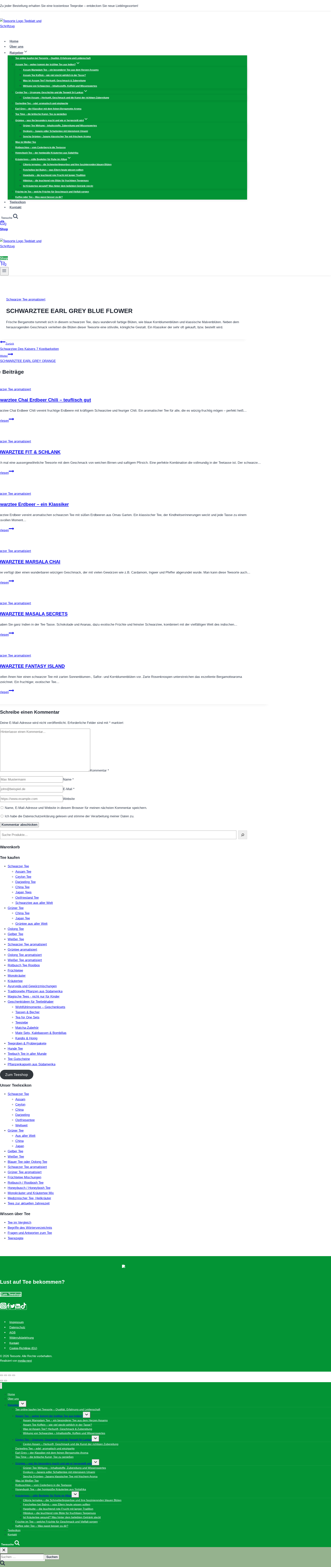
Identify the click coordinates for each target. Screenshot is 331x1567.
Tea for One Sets (27, 1017)
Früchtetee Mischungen (24, 1177)
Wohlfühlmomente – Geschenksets (40, 1007)
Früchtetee (15, 970)
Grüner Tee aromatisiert (25, 1172)
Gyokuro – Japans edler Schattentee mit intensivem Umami (55, 131)
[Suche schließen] (4, 1550)
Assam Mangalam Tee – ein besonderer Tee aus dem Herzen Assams (61, 70)
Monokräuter (17, 975)
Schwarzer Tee (18, 866)
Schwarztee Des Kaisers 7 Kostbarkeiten (29, 346)
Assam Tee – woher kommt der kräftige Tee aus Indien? (49, 1415)
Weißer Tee (16, 939)
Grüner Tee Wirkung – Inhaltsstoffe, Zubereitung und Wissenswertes (60, 125)
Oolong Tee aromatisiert (25, 955)
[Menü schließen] (1, 1386)
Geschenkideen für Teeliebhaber (31, 1001)
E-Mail (69, 789)
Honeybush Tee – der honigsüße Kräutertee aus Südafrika (46, 153)
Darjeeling (22, 1115)
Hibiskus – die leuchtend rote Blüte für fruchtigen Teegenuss (56, 180)
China (19, 1110)
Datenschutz (17, 1327)
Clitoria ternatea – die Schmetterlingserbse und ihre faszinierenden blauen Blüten (67, 164)
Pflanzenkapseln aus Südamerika (31, 1064)
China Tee (22, 887)
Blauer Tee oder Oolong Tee (27, 1162)
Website (69, 799)
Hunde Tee (15, 1048)
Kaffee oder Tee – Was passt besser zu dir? (39, 197)
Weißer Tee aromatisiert (25, 960)
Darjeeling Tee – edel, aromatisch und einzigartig (41, 103)
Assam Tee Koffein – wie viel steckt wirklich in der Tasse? (54, 75)
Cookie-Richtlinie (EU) (23, 1348)
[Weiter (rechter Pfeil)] (5, 1380)
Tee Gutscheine (19, 1059)
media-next (25, 1360)
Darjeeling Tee (25, 882)
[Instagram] (3, 1308)
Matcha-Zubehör (27, 1028)
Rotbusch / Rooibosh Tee (25, 1182)
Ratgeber (13, 1404)
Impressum (16, 1322)
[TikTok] (23, 1308)
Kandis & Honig (26, 1038)
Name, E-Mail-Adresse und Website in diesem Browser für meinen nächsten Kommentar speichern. (76, 808)
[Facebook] (8, 1308)
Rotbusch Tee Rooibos (24, 965)
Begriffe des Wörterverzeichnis (30, 1228)
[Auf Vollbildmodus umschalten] (9, 1375)
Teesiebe (21, 1022)
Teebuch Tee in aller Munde (27, 1054)
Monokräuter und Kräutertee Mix (31, 1193)
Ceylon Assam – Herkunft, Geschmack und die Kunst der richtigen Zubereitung (66, 97)
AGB (12, 1332)
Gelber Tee (15, 934)
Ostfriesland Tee (27, 897)
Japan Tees (23, 892)
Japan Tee (22, 918)
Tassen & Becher (27, 1012)
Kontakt (15, 207)
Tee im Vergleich (19, 1222)
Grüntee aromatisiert (22, 949)
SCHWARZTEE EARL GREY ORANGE (28, 358)
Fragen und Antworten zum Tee (30, 1233)
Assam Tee (23, 871)
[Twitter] (12, 1308)
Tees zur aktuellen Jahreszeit (29, 1203)
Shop (4, 229)
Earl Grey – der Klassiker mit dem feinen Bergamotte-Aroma (48, 108)
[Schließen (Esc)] (1, 1375)
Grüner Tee (16, 908)
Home (14, 41)
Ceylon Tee (23, 877)
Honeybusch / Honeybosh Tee (29, 1188)
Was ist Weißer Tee (25, 142)
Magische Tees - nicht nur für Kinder (34, 996)
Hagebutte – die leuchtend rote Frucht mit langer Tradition (54, 175)
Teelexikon (18, 202)
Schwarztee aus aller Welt (34, 903)
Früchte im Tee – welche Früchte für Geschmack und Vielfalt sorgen (52, 191)
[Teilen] (5, 1375)
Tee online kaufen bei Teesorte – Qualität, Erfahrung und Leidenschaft (53, 58)
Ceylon (20, 1104)
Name (68, 779)
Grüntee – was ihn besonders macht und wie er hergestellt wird (53, 1463)
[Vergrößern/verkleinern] (13, 1375)
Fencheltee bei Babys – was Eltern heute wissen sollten (53, 170)
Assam (20, 1099)
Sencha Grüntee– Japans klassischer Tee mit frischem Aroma (57, 136)
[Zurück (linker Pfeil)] (1, 1380)
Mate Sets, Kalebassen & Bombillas (40, 1033)
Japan (19, 1146)
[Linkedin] (17, 1308)
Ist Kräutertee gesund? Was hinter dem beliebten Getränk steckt (58, 186)
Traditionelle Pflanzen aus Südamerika (35, 991)
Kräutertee (15, 981)
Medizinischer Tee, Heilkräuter (29, 1198)
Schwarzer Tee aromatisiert (25, 299)
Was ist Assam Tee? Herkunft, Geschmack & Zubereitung (54, 80)
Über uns (16, 46)
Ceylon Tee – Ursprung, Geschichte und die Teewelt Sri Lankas (53, 1439)
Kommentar (99, 770)
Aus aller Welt (25, 1136)
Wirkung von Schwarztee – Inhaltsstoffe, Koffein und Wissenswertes (60, 86)
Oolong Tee (16, 929)
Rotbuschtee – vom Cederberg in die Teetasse (40, 147)
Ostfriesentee (25, 1120)
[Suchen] (242, 835)
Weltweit (21, 1125)
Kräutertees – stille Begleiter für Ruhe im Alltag (43, 1495)
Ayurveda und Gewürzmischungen (32, 986)
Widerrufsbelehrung (21, 1337)
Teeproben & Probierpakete (27, 1043)
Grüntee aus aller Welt (31, 924)
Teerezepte (15, 1238)
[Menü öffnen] (4, 271)
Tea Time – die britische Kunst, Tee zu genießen (41, 114)
